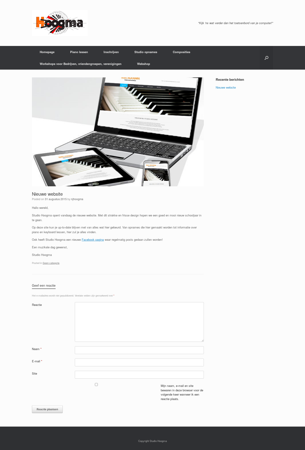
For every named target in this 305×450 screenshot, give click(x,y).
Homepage (47, 52)
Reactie (37, 305)
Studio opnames (145, 52)
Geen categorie (51, 263)
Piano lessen (79, 52)
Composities (181, 52)
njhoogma (77, 199)
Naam (37, 349)
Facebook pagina (93, 239)
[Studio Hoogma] (60, 23)
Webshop (143, 64)
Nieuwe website (47, 194)
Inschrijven (111, 52)
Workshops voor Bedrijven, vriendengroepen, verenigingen (80, 64)
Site (34, 373)
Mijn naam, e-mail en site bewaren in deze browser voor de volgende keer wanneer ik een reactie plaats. (182, 392)
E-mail (37, 361)
